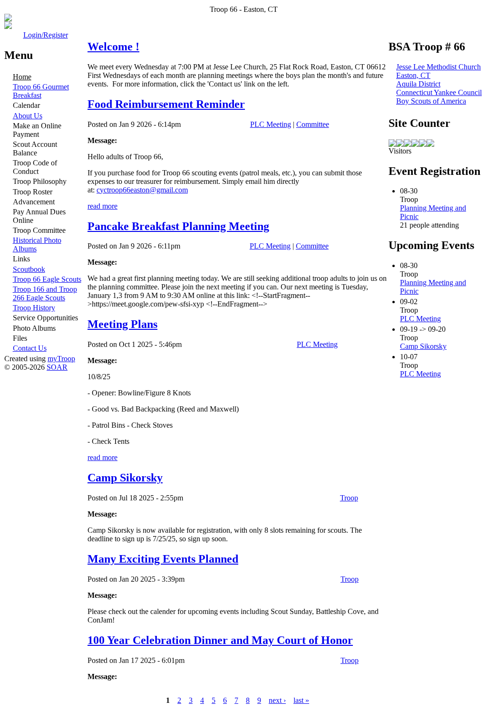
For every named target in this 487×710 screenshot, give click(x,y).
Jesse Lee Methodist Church (438, 67)
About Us (27, 116)
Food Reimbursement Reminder (166, 104)
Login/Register (45, 35)
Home (22, 77)
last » (301, 700)
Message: (102, 140)
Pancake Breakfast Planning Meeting (178, 226)
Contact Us (30, 348)
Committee (312, 124)
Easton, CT (413, 75)
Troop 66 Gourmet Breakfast (41, 91)
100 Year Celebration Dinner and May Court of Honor (220, 640)
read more (102, 206)
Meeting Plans (122, 324)
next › (277, 700)
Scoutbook (29, 269)
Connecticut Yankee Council (439, 92)
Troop (349, 498)
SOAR (57, 367)
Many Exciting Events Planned (163, 559)
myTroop (61, 359)
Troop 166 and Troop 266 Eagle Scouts (45, 293)
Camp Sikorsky (125, 477)
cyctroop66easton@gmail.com (142, 190)
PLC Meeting (270, 124)
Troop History (34, 308)
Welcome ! (113, 46)
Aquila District (418, 84)
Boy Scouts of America (431, 101)
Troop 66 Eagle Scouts (47, 279)
